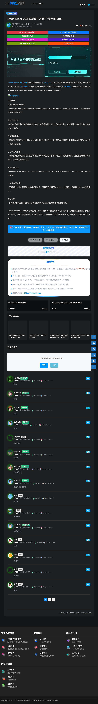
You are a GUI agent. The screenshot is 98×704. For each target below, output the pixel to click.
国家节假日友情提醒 (27, 40)
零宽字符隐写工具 (68, 40)
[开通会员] (93, 343)
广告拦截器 (22, 83)
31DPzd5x (17, 393)
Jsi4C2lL (17, 378)
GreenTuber (13, 83)
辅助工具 (47, 83)
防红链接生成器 (27, 36)
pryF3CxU (17, 466)
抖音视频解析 (68, 43)
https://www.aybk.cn (32, 293)
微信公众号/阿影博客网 (68, 32)
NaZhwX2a (18, 422)
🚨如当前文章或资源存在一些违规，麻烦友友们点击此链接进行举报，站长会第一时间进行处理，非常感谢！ (49, 228)
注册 (54, 365)
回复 (88, 378)
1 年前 (16, 381)
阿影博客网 (15, 24)
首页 (77, 26)
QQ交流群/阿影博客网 (27, 32)
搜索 (83, 5)
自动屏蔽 (67, 87)
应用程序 (23, 87)
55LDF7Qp (18, 452)
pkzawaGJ (17, 480)
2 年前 (16, 527)
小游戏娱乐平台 (68, 36)
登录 (47, 252)
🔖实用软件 (11, 13)
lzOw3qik (17, 407)
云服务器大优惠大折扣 (27, 43)
